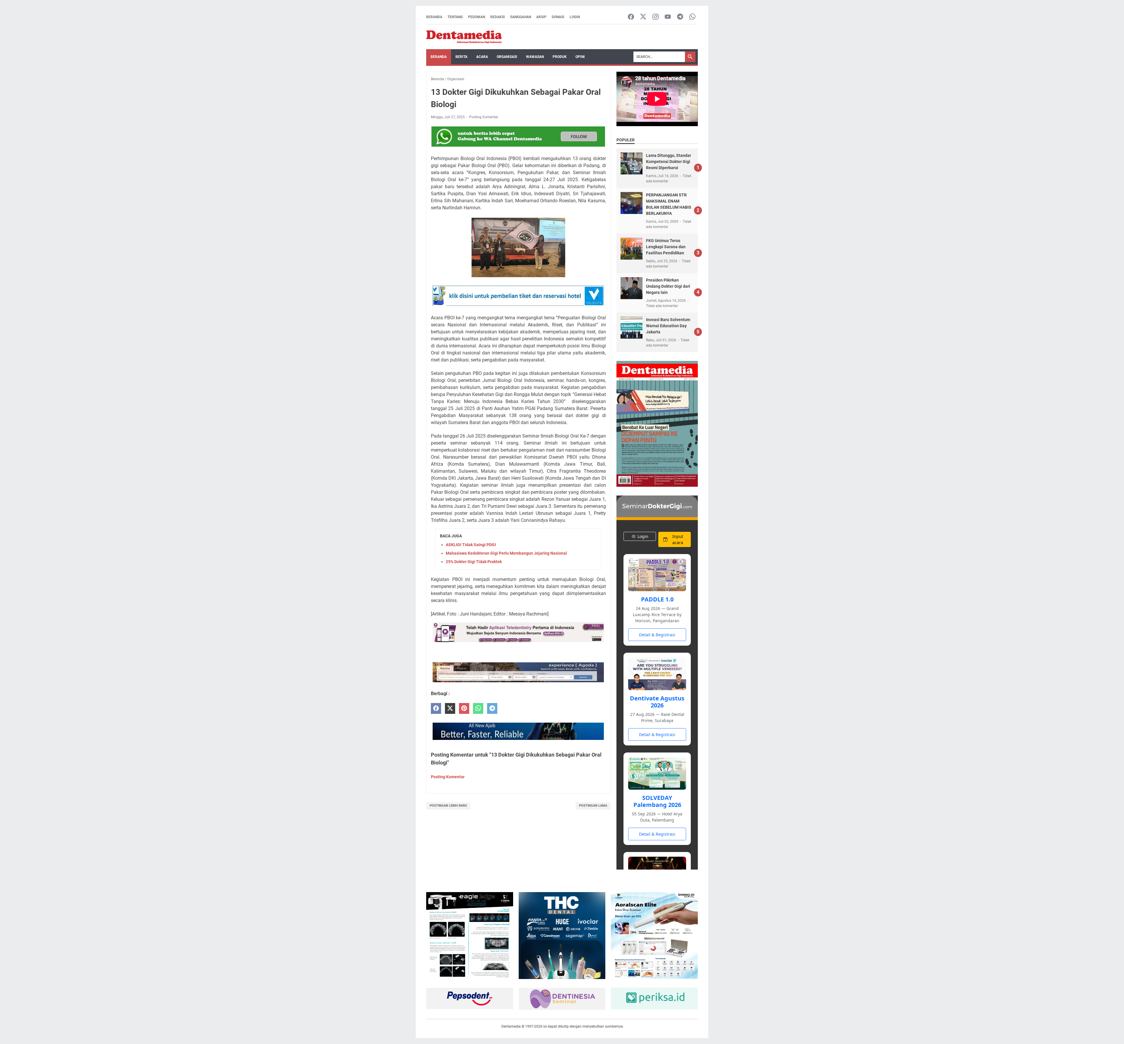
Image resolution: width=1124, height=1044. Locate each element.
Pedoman (476, 17)
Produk (560, 57)
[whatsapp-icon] (692, 17)
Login (575, 17)
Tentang (455, 17)
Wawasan (535, 57)
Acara (482, 57)
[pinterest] (464, 708)
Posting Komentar (483, 117)
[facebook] (436, 708)
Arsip (541, 17)
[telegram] (492, 708)
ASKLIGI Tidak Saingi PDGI (471, 544)
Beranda (434, 17)
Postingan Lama (593, 806)
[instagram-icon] (655, 17)
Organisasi (507, 57)
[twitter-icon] (643, 17)
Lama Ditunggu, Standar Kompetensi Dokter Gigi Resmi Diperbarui (668, 161)
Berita (461, 57)
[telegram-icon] (680, 17)
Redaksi (497, 17)
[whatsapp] (478, 708)
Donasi (558, 17)
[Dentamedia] (464, 36)
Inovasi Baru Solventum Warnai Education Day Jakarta (668, 325)
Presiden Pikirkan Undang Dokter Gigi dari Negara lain (668, 286)
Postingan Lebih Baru (448, 806)
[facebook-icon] (630, 17)
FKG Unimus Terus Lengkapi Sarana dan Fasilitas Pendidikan (666, 246)
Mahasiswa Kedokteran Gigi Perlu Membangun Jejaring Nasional (506, 553)
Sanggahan (520, 17)
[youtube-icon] (667, 17)
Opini (580, 57)
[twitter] (450, 708)
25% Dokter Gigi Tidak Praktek (474, 561)
